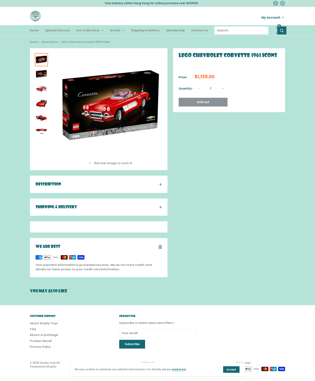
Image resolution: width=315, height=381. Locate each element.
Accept (231, 369)
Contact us (199, 30)
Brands (115, 30)
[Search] (281, 30)
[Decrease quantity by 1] (199, 88)
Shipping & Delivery (145, 30)
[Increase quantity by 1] (222, 88)
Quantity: (185, 88)
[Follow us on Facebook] (275, 3)
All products (49, 42)
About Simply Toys (44, 323)
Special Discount (57, 30)
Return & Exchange (44, 335)
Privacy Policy (40, 347)
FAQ (33, 329)
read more (179, 369)
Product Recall (41, 341)
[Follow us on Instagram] (282, 3)
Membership (175, 30)
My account (271, 17)
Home (34, 30)
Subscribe (132, 344)
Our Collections (88, 30)
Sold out (203, 102)
